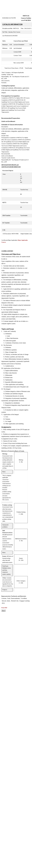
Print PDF (4, 607)
